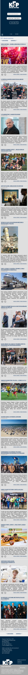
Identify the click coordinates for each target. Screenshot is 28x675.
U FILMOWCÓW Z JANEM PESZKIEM (10, 114)
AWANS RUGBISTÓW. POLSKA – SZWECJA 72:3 (13, 380)
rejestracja (19, 662)
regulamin (19, 661)
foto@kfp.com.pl (8, 645)
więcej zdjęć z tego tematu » (20, 74)
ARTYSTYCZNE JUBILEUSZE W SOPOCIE (12, 186)
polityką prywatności (19, 670)
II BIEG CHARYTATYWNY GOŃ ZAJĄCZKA (12, 489)
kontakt (16, 34)
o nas (11, 34)
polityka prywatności (21, 659)
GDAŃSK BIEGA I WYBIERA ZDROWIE (11, 416)
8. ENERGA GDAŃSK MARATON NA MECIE (12, 79)
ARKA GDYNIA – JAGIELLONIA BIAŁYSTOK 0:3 (13, 44)
